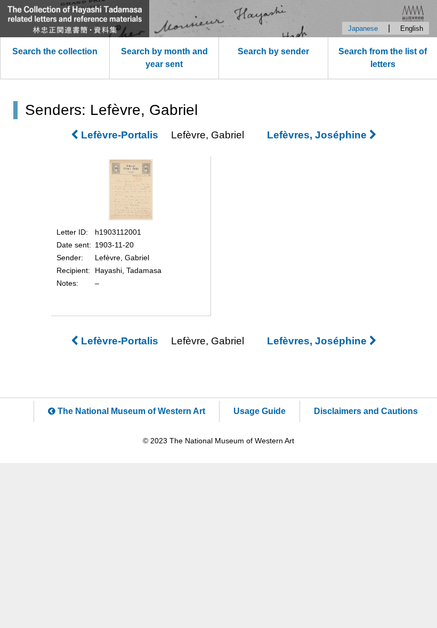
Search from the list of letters (382, 58)
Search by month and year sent (164, 58)
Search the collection (55, 51)
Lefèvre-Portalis (118, 135)
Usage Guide (259, 411)
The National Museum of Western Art (130, 411)
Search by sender (273, 51)
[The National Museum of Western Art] (413, 12)
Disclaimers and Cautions (366, 411)
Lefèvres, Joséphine (318, 135)
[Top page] (218, 18)
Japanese (363, 28)
